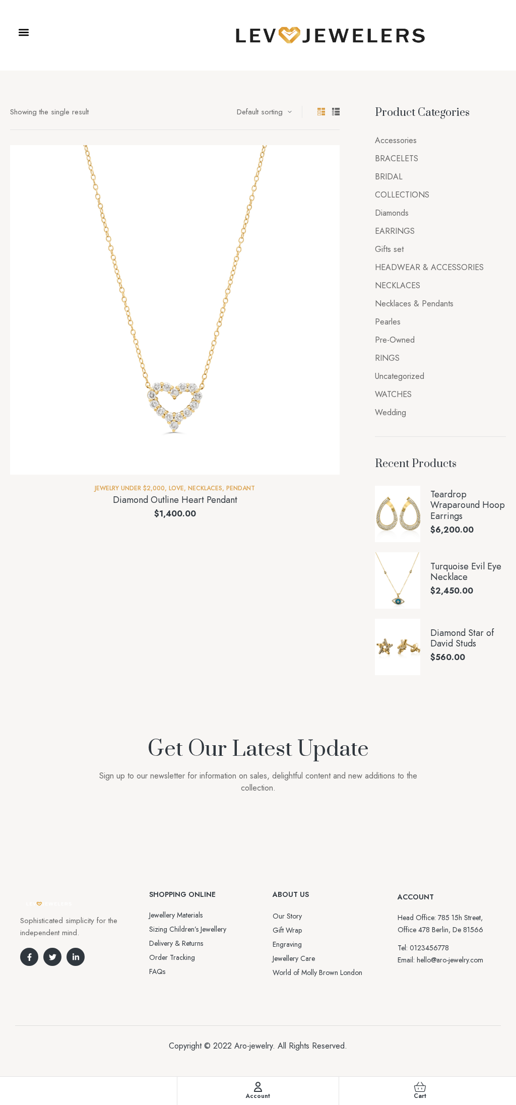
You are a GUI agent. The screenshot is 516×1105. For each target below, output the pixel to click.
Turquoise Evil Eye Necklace (465, 572)
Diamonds (392, 213)
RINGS (387, 358)
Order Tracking (172, 957)
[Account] (258, 1087)
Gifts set (389, 249)
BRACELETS (396, 158)
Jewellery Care (294, 958)
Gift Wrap (287, 930)
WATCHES (393, 394)
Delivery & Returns (176, 943)
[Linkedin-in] (76, 957)
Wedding (390, 412)
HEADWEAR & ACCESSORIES (429, 267)
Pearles (388, 322)
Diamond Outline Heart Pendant (175, 499)
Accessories (396, 140)
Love (176, 488)
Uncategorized (399, 376)
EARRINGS (395, 231)
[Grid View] (321, 111)
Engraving (287, 944)
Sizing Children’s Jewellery (187, 929)
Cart (420, 1095)
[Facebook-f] (29, 957)
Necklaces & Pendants (414, 303)
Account (257, 1095)
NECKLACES (205, 488)
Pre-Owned (395, 340)
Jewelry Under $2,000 (130, 488)
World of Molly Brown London (317, 972)
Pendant (240, 488)
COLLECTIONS (402, 195)
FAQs (157, 971)
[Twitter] (52, 957)
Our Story (287, 916)
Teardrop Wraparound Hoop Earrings (467, 505)
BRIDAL (389, 176)
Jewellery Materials (176, 915)
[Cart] (420, 1087)
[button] (23, 32)
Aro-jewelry (253, 1046)
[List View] (336, 111)
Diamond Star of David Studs (462, 638)
